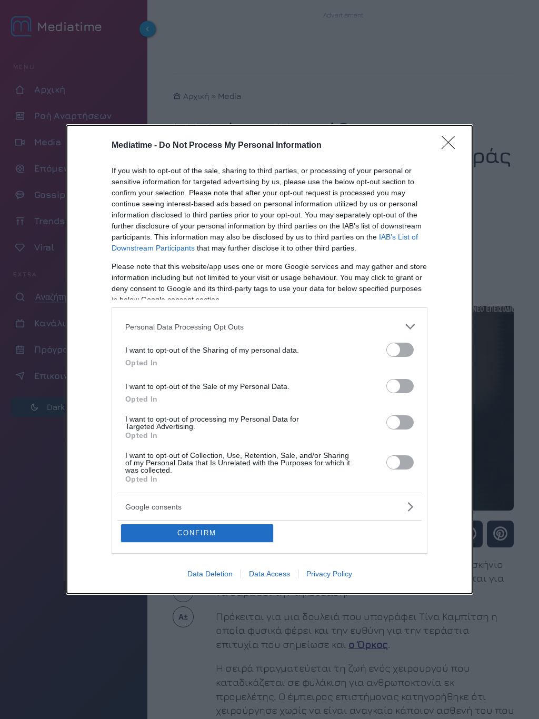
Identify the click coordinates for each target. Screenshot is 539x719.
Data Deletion (210, 574)
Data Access (269, 574)
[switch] (400, 350)
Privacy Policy (329, 574)
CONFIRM (196, 533)
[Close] (452, 146)
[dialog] (269, 359)
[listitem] (269, 326)
